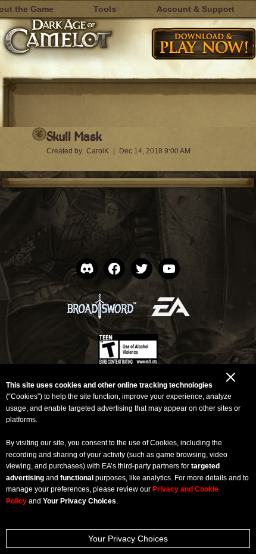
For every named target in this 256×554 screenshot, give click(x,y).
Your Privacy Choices (128, 538)
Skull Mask (74, 136)
